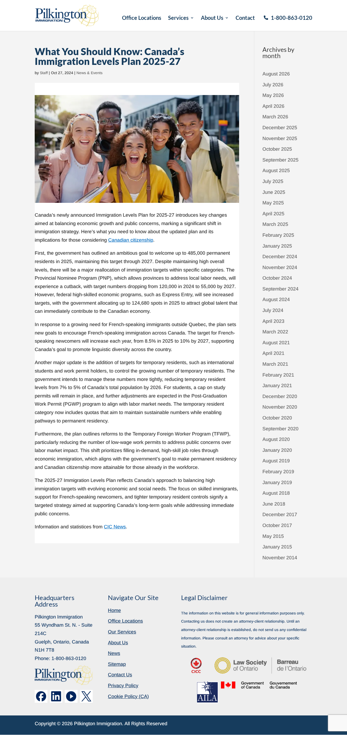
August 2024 (276, 299)
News (114, 653)
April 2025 (273, 213)
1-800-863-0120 (291, 17)
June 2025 (273, 192)
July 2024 (272, 310)
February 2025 (278, 235)
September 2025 (280, 160)
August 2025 (276, 170)
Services (178, 18)
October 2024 (277, 278)
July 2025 (272, 181)
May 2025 (273, 203)
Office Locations (141, 18)
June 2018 (273, 504)
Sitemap (117, 664)
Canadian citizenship (130, 240)
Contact (245, 18)
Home (114, 610)
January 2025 (277, 246)
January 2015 (277, 547)
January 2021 (277, 385)
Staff (44, 73)
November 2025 (279, 138)
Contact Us (120, 674)
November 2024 (279, 267)
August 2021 (276, 342)
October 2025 (277, 149)
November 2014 (279, 557)
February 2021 (278, 375)
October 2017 (277, 525)
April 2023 (273, 321)
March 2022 (275, 332)
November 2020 (279, 407)
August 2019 (276, 460)
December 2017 (279, 514)
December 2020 (279, 396)
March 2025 (275, 224)
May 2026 (273, 95)
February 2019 (278, 471)
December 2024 (279, 256)
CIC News (115, 526)
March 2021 (275, 364)
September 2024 (280, 289)
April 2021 (273, 353)
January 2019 (277, 482)
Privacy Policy (123, 685)
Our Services (122, 632)
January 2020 (277, 450)
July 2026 (272, 84)
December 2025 (279, 127)
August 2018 (276, 493)
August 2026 (276, 74)
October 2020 (277, 418)
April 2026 (273, 106)
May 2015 (273, 536)
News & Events (89, 73)
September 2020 (280, 428)
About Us (212, 18)
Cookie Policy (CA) (128, 696)
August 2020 (276, 439)
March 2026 (275, 116)
